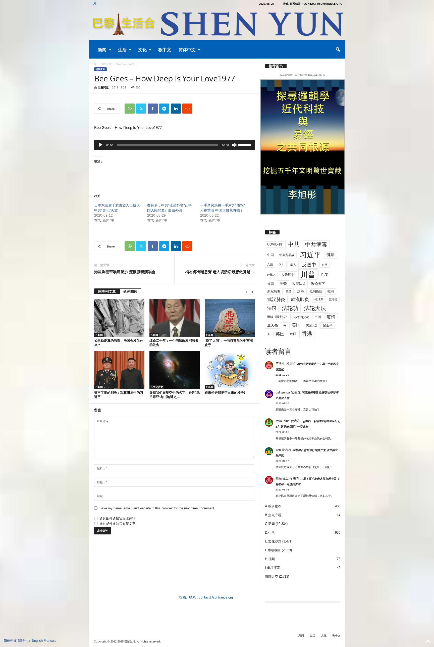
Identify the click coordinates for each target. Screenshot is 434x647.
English (37, 640)
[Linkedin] (176, 109)
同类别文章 (107, 291)
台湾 (324, 264)
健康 (331, 254)
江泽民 (333, 299)
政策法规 (298, 284)
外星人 (271, 274)
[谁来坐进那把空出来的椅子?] (230, 370)
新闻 (102, 50)
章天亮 (272, 325)
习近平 (310, 255)
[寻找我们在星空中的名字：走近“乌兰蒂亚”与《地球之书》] (174, 370)
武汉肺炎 (276, 299)
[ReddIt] (187, 109)
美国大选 (311, 325)
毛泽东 (318, 299)
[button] (337, 49)
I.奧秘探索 (272, 568)
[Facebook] (153, 109)
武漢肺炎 (300, 299)
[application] (174, 145)
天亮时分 (288, 274)
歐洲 (331, 291)
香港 (307, 334)
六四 (270, 264)
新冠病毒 (273, 291)
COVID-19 (274, 244)
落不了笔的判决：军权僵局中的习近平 (118, 394)
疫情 (331, 317)
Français (50, 640)
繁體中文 (24, 640)
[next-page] (252, 291)
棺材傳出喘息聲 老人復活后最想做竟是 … (220, 271)
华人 (293, 265)
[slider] (245, 144)
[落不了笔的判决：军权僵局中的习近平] (119, 370)
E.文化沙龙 (157, 387)
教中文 (164, 50)
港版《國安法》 (277, 317)
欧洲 (300, 291)
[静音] (234, 144)
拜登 (283, 283)
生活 (122, 50)
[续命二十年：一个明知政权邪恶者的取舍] (174, 318)
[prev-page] (246, 291)
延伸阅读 (130, 291)
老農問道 (103, 87)
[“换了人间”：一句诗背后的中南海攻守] (230, 318)
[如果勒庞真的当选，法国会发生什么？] (119, 318)
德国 (270, 284)
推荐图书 (276, 66)
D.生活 (270, 532)
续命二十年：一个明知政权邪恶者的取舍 (173, 342)
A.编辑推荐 (273, 506)
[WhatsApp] (130, 109)
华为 (281, 264)
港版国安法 (301, 317)
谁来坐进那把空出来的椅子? (225, 392)
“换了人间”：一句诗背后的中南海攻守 (229, 342)
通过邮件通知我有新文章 (117, 524)
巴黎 (325, 274)
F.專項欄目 (273, 550)
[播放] (100, 144)
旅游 (288, 291)
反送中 (309, 264)
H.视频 (270, 559)
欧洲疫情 (316, 291)
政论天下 (318, 284)
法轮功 (290, 308)
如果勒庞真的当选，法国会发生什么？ (118, 342)
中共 (294, 244)
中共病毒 (316, 244)
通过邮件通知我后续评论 (117, 518)
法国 (271, 308)
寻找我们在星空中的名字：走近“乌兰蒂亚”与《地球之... (174, 394)
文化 (142, 50)
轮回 (293, 334)
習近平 (328, 325)
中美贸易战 (286, 255)
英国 (280, 333)
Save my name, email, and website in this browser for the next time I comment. (157, 508)
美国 (296, 325)
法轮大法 (315, 308)
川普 (308, 274)
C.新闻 (99, 335)
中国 (270, 255)
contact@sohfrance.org (216, 597)
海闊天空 (106, 64)
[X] (95, 3)
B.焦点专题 (273, 515)
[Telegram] (164, 109)
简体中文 (187, 50)
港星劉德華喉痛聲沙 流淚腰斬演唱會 (124, 271)
